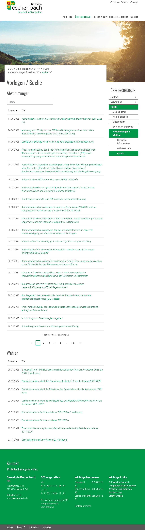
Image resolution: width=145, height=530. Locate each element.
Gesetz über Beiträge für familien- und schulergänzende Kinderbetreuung (58, 141)
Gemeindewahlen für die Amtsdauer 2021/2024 (45, 420)
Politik (114, 107)
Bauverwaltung (82, 489)
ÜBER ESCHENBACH (83, 17)
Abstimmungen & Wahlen (122, 133)
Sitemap (10, 527)
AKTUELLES (67, 17)
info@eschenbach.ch (17, 498)
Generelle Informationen (124, 142)
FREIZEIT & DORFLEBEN (118, 17)
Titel (24, 110)
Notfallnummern (83, 506)
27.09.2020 (13, 420)
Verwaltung (116, 102)
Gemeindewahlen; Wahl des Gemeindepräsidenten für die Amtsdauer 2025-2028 (61, 381)
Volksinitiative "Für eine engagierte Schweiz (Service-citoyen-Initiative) (56, 241)
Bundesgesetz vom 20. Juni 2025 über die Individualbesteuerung (54, 199)
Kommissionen (120, 116)
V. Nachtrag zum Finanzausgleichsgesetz (42, 318)
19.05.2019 (13, 428)
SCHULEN (134, 17)
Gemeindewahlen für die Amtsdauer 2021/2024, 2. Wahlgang (52, 412)
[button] (28, 69)
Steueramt (80, 482)
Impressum (47, 527)
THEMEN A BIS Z (100, 17)
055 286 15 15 (14, 495)
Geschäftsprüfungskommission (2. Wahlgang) (44, 439)
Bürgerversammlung (123, 126)
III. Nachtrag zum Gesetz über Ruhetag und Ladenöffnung (50, 326)
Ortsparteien (119, 121)
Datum (11, 110)
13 (72, 342)
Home (10, 69)
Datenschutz (33, 527)
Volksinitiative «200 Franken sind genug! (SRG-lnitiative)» (50, 179)
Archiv (123, 154)
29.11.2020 (13, 412)
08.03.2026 (13, 369)
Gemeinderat (119, 112)
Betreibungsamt (82, 495)
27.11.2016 (13, 439)
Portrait (114, 97)
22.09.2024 (13, 381)
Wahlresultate (124, 148)
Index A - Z (21, 527)
